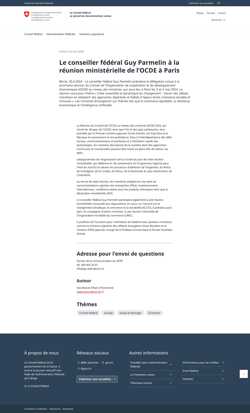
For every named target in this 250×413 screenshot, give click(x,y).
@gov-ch (86, 368)
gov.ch (109, 362)
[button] (33, 34)
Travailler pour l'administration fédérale (148, 364)
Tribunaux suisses (141, 383)
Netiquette (68, 408)
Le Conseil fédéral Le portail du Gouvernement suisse (90, 14)
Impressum (55, 408)
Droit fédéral (190, 370)
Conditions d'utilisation (35, 408)
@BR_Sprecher (89, 362)
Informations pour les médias (201, 362)
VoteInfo (188, 379)
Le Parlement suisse (142, 374)
